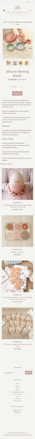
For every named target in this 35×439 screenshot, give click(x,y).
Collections (11, 22)
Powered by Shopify (25, 435)
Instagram (18, 410)
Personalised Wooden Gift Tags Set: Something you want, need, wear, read (17, 298)
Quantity (14, 86)
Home (5, 22)
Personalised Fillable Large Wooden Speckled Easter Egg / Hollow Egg (17, 206)
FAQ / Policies (17, 394)
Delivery (17, 385)
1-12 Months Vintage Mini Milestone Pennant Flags (17, 345)
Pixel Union (15, 435)
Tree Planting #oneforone (17, 392)
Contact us (17, 398)
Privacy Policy (17, 400)
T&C (17, 396)
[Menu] (4, 11)
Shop (17, 388)
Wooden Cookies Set (17, 252)
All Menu (18, 22)
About (17, 383)
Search (17, 390)
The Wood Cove (17, 202)
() (28, 2)
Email (18, 412)
